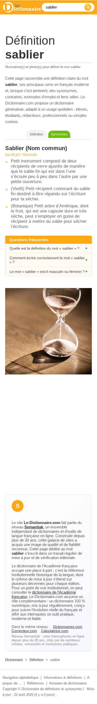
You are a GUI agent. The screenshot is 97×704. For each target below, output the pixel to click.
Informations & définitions (63, 678)
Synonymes (59, 134)
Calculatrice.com (54, 631)
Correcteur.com (24, 631)
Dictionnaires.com (67, 627)
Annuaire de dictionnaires (68, 683)
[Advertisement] (48, 439)
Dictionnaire (14, 660)
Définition (36, 660)
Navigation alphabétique (20, 678)
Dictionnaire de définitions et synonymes (51, 689)
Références (35, 683)
